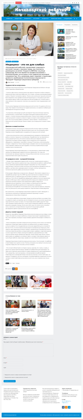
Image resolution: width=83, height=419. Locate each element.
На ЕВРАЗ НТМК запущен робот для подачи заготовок (70, 44)
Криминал (61, 88)
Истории (36, 18)
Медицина (69, 88)
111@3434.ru (65, 402)
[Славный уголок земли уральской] (61, 38)
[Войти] (78, 3)
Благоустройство (63, 79)
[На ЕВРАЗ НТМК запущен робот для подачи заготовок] (61, 44)
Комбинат (27, 18)
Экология (68, 93)
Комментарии (75, 24)
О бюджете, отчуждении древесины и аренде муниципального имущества (12, 330)
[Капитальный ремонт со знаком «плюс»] (29, 304)
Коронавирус (69, 86)
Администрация (68, 73)
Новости (9, 18)
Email (5, 362)
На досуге (45, 18)
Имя (5, 358)
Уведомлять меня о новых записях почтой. (16, 377)
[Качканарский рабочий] (41, 10)
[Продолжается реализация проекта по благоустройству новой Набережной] (61, 56)
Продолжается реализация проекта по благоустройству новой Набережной (71, 56)
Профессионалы (15, 61)
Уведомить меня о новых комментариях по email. (18, 374)
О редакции (68, 18)
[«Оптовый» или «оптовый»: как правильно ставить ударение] (61, 31)
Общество (18, 18)
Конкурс (61, 86)
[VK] (13, 268)
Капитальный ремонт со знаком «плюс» (28, 311)
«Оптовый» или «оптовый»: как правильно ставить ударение (70, 31)
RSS (10, 263)
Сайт (5, 367)
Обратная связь (56, 18)
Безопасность (62, 75)
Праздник (70, 90)
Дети (69, 81)
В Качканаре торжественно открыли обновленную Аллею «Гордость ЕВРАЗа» (29, 329)
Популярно (67, 24)
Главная (9, 58)
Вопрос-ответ (62, 81)
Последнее (59, 24)
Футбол (60, 93)
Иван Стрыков (11, 82)
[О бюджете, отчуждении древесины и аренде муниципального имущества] (13, 322)
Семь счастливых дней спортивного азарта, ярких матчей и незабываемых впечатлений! (12, 312)
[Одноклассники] (75, 3)
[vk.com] (76, 3)
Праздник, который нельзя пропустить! (33, 2)
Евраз (14, 263)
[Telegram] (73, 3)
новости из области (63, 95)
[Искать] (77, 19)
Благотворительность (63, 77)
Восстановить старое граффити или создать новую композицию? (71, 50)
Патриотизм (61, 90)
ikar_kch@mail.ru (66, 401)
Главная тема (15, 58)
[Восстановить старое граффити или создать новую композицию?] (61, 50)
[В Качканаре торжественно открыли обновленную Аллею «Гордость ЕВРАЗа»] (29, 322)
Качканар (17, 263)
